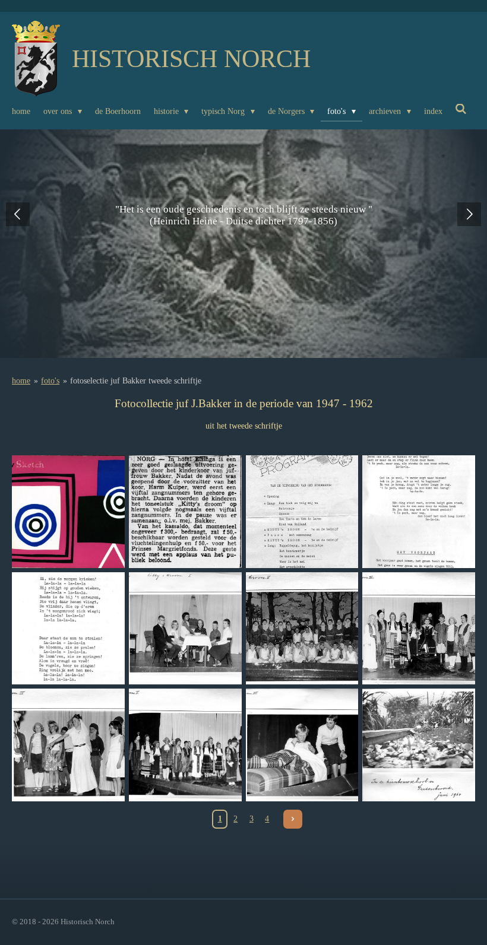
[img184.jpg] (418, 628)
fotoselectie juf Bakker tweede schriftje (135, 380)
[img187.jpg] (302, 745)
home (21, 380)
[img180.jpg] (68, 628)
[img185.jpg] (68, 745)
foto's (50, 380)
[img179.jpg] (418, 511)
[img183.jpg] (302, 628)
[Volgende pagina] (292, 819)
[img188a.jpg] (418, 745)
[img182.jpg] (185, 628)
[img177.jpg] (185, 511)
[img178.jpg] (302, 511)
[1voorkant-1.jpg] (68, 511)
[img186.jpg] (185, 745)
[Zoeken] (461, 110)
